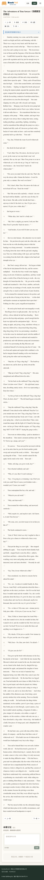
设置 (34, 22)
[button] (6, 37)
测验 (25, 22)
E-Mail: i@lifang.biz (7, 876)
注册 (34, 3)
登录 (28, 3)
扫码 (8, 26)
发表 (36, 848)
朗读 (17, 22)
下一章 (15, 26)
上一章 (9, 22)
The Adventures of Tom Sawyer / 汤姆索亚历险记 (21, 13)
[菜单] (40, 3)
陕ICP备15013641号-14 (20, 876)
